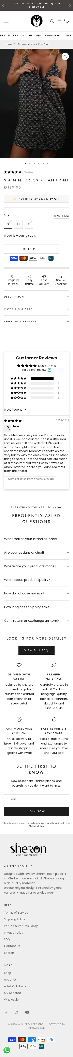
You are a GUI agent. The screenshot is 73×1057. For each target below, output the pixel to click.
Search (9, 953)
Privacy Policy (13, 933)
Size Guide (61, 216)
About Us (10, 980)
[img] (12, 421)
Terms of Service (16, 913)
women (27, 35)
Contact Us (12, 946)
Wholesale (11, 1000)
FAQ (7, 939)
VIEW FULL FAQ (36, 650)
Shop (7, 973)
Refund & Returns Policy (21, 926)
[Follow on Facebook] (6, 1012)
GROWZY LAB (36, 1028)
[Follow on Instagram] (17, 1012)
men (38, 35)
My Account (12, 993)
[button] (13, 172)
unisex (68, 35)
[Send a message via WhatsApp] (7, 1050)
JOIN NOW (36, 811)
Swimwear (52, 35)
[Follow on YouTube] (27, 1012)
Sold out (31, 249)
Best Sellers (9, 35)
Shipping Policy (14, 919)
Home (8, 44)
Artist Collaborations (18, 986)
